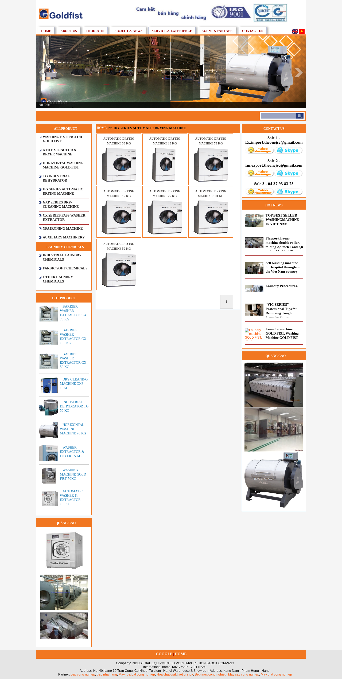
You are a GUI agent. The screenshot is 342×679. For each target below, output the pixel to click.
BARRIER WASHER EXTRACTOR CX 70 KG (73, 312)
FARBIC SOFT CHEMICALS (65, 268)
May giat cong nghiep (276, 674)
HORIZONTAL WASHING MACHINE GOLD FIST (63, 165)
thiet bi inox (185, 674)
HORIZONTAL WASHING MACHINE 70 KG (73, 429)
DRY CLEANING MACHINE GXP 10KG (74, 383)
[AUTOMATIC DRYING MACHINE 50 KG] (119, 286)
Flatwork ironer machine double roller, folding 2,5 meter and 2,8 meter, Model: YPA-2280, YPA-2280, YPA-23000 (284, 249)
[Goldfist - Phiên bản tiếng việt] (302, 32)
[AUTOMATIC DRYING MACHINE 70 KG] (210, 181)
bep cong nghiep (83, 674)
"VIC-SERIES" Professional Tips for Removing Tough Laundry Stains (281, 311)
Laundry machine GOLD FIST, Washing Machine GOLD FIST (282, 333)
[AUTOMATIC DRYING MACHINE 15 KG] (119, 233)
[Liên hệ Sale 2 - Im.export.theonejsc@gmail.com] (259, 176)
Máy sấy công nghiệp (243, 674)
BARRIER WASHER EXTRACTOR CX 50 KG (73, 360)
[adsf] (64, 609)
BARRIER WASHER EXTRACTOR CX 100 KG (73, 336)
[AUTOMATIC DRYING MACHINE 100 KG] (210, 233)
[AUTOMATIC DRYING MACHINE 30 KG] (119, 181)
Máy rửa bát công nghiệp (137, 674)
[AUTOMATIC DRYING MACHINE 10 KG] (164, 181)
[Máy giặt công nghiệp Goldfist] (211, 22)
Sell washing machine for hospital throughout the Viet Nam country (283, 267)
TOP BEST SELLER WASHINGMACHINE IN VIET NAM (282, 219)
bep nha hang (107, 674)
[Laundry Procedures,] (254, 291)
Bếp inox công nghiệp (211, 674)
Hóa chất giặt (166, 674)
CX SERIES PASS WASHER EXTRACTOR (64, 217)
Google (164, 654)
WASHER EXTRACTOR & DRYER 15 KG (72, 451)
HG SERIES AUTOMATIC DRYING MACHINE (63, 191)
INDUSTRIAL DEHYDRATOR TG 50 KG (74, 406)
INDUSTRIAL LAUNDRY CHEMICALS (62, 257)
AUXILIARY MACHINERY (64, 237)
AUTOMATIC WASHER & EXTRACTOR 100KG (71, 497)
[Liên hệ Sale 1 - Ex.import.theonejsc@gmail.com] (259, 153)
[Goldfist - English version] (295, 32)
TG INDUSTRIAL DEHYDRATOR (56, 178)
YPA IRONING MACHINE (63, 228)
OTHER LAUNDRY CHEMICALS (58, 279)
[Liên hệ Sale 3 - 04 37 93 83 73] (259, 194)
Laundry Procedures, (282, 286)
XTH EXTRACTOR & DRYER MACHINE (60, 152)
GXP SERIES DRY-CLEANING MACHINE (61, 204)
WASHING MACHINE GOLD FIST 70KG (73, 474)
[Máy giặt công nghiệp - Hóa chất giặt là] (61, 17)
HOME (180, 654)
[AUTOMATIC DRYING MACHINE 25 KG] (164, 233)
